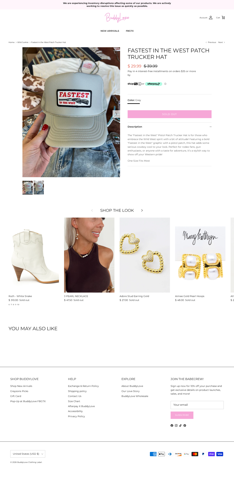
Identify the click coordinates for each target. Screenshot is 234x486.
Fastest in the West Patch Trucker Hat (48, 42)
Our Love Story (130, 391)
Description (135, 126)
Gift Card (15, 396)
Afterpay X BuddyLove (81, 406)
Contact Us (74, 396)
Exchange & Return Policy (83, 386)
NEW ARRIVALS (110, 30)
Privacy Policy (76, 416)
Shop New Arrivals (21, 386)
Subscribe (182, 415)
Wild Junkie (22, 42)
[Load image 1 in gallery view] (71, 112)
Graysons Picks (19, 391)
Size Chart (74, 401)
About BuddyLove (132, 386)
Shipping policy (77, 391)
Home (12, 42)
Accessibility (75, 411)
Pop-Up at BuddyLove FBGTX (28, 401)
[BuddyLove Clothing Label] (117, 18)
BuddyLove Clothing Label (29, 462)
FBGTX (130, 30)
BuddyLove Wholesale (134, 396)
